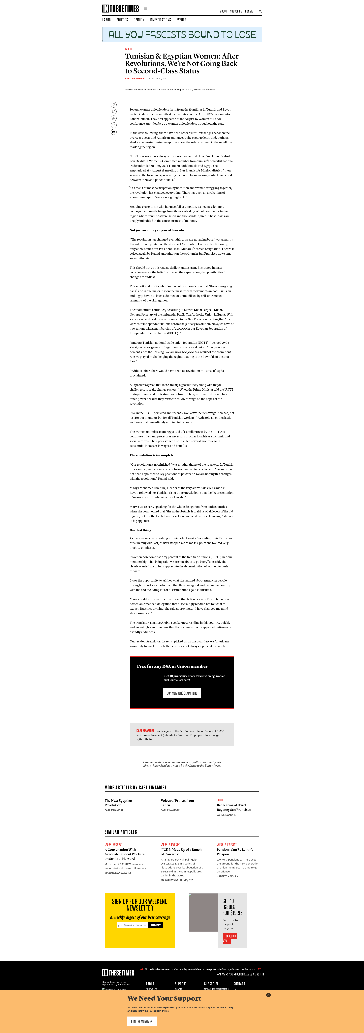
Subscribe (236, 11)
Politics (122, 19)
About (223, 11)
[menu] (145, 9)
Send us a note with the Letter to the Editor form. (190, 765)
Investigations (160, 19)
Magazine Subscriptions (216, 989)
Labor (106, 19)
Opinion (139, 19)
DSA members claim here (182, 693)
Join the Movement (142, 1021)
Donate (249, 11)
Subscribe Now (230, 938)
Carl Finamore (134, 78)
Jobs (235, 989)
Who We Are (151, 989)
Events (181, 19)
